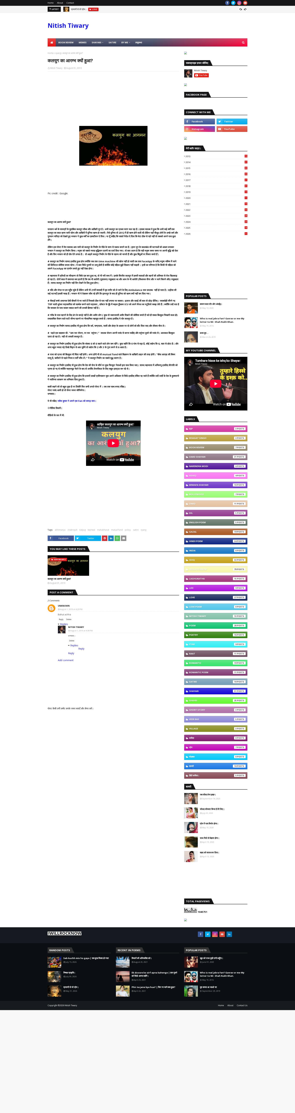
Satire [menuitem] (112, 42)
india (213, 550)
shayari (213, 691)
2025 (216, 227)
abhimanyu (60, 529)
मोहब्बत (213, 756)
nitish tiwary (213, 616)
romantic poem (213, 672)
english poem (213, 522)
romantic (213, 663)
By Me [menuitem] (124, 42)
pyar (213, 644)
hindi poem (213, 541)
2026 (216, 233)
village (213, 728)
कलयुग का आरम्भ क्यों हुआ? (59, 578)
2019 (216, 192)
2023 (216, 215)
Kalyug (82, 529)
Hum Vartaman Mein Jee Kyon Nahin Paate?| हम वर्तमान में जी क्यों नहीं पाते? (106, 9)
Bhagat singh (213, 438)
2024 (216, 221)
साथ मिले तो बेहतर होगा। (210, 838)
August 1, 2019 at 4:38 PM (81, 630)
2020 (216, 198)
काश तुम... (204, 332)
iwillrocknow (213, 569)
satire (136, 529)
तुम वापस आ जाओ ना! (208, 987)
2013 (216, 156)
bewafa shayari (213, 484)
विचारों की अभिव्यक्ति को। (142, 958)
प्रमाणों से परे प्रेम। (71, 987)
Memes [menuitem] (83, 42)
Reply (61, 619)
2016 (216, 174)
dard (213, 503)
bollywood (213, 494)
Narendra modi (213, 466)
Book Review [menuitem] (66, 42)
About (60, 2)
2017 (216, 180)
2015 (216, 168)
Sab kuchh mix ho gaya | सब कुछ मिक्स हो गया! (86, 958)
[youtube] (245, 3)
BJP (213, 428)
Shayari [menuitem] (96, 42)
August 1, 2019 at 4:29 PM (71, 609)
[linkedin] (229, 934)
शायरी (213, 766)
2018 (216, 186)
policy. (128, 529)
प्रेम (213, 747)
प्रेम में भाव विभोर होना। (209, 823)
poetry (213, 634)
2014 (216, 162)
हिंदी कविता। (213, 775)
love (213, 597)
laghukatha (213, 578)
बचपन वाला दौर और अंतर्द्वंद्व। (211, 304)
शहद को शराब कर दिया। (209, 852)
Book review (213, 447)
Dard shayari (213, 456)
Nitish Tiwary (68, 25)
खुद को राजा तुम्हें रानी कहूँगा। (211, 958)
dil (213, 513)
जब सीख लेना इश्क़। (208, 794)
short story (213, 709)
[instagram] (239, 3)
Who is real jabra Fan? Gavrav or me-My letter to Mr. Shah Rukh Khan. (222, 320)
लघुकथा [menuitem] (138, 42)
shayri (213, 700)
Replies (64, 624)
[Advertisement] (113, 99)
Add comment (66, 660)
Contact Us (242, 1005)
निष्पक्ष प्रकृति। (69, 972)
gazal (213, 531)
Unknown (64, 605)
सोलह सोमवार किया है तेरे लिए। (212, 809)
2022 (216, 209)
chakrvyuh (72, 529)
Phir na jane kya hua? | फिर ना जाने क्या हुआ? (153, 987)
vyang (58, 53)
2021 (216, 203)
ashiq (213, 475)
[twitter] (233, 3)
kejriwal (91, 529)
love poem (213, 606)
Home (51, 2)
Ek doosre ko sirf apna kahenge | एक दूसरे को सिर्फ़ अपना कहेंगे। (154, 974)
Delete (68, 619)
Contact (70, 2)
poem (213, 625)
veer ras (213, 719)
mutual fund (117, 529)
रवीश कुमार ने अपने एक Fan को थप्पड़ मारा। (77, 400)
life (213, 588)
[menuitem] (52, 42)
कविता (213, 738)
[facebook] (227, 3)
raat (213, 653)
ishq (213, 559)
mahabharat (103, 529)
